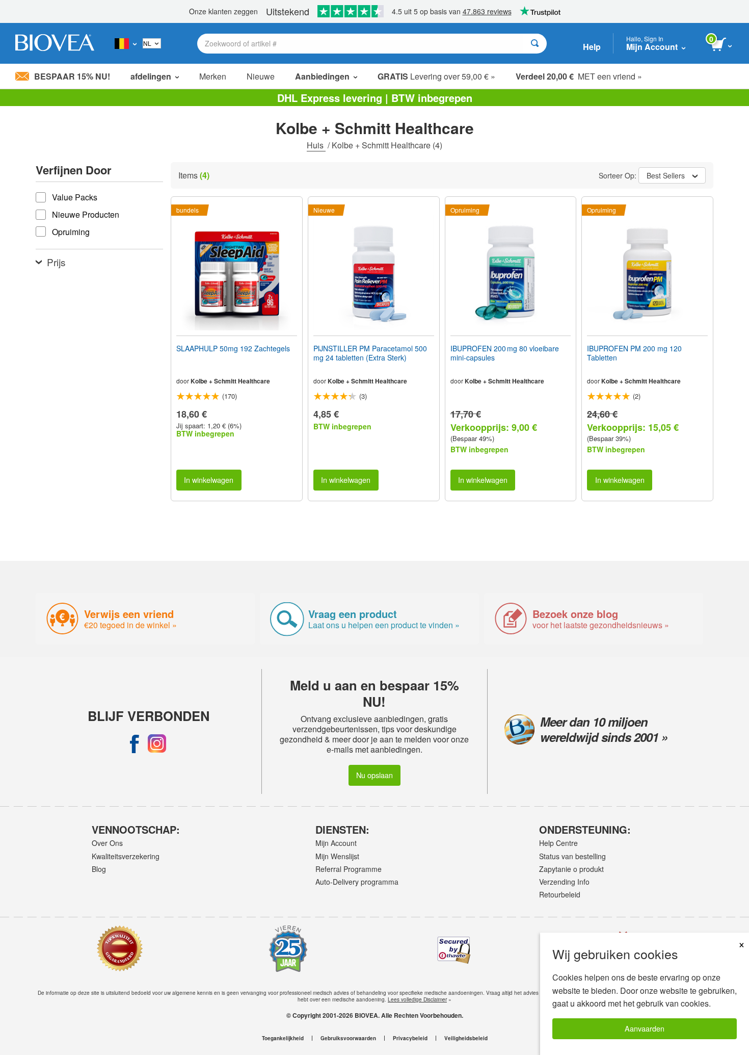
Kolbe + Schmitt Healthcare (230, 380)
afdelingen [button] (150, 76)
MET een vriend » (579, 76)
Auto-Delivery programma (356, 882)
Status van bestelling (572, 856)
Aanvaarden (644, 1028)
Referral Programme (348, 869)
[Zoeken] (535, 44)
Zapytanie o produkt (571, 869)
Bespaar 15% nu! (72, 76)
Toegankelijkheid (283, 1038)
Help (592, 47)
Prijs (56, 262)
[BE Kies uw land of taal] (126, 43)
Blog (99, 869)
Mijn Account (336, 843)
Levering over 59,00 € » (436, 76)
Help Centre (558, 843)
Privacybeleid (410, 1038)
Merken (212, 76)
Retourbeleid (559, 894)
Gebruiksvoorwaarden (348, 1038)
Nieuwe (261, 76)
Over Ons (107, 843)
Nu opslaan (374, 774)
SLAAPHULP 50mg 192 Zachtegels (233, 348)
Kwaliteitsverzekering (125, 856)
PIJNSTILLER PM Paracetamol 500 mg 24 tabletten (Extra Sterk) (370, 353)
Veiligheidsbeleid (466, 1038)
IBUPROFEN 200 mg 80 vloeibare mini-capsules (504, 353)
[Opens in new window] (134, 743)
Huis (316, 145)
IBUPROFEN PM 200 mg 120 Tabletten (634, 353)
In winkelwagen (208, 479)
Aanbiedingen (322, 76)
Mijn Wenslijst (337, 856)
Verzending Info (564, 882)
